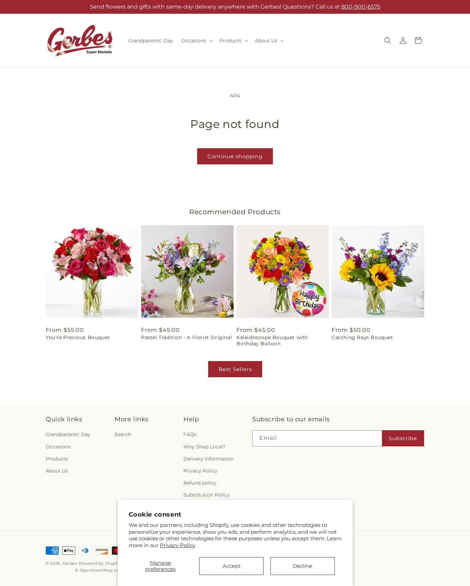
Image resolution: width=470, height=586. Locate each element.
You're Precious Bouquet (78, 337)
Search (123, 434)
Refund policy (199, 483)
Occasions (58, 447)
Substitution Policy (206, 495)
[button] (196, 40)
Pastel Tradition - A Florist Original (186, 337)
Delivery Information (208, 459)
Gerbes (70, 563)
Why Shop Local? (204, 447)
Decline (302, 566)
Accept (232, 566)
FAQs (189, 434)
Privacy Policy (177, 545)
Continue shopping (235, 156)
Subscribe (403, 438)
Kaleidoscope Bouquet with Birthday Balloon (272, 340)
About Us (57, 471)
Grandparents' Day (68, 434)
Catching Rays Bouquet (362, 337)
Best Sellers (235, 369)
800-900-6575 (360, 6)
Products (57, 459)
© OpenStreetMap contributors (107, 570)
